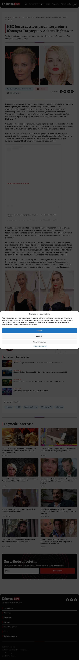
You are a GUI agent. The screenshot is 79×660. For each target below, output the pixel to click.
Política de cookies (40, 346)
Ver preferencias (39, 342)
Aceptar (39, 331)
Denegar (39, 336)
